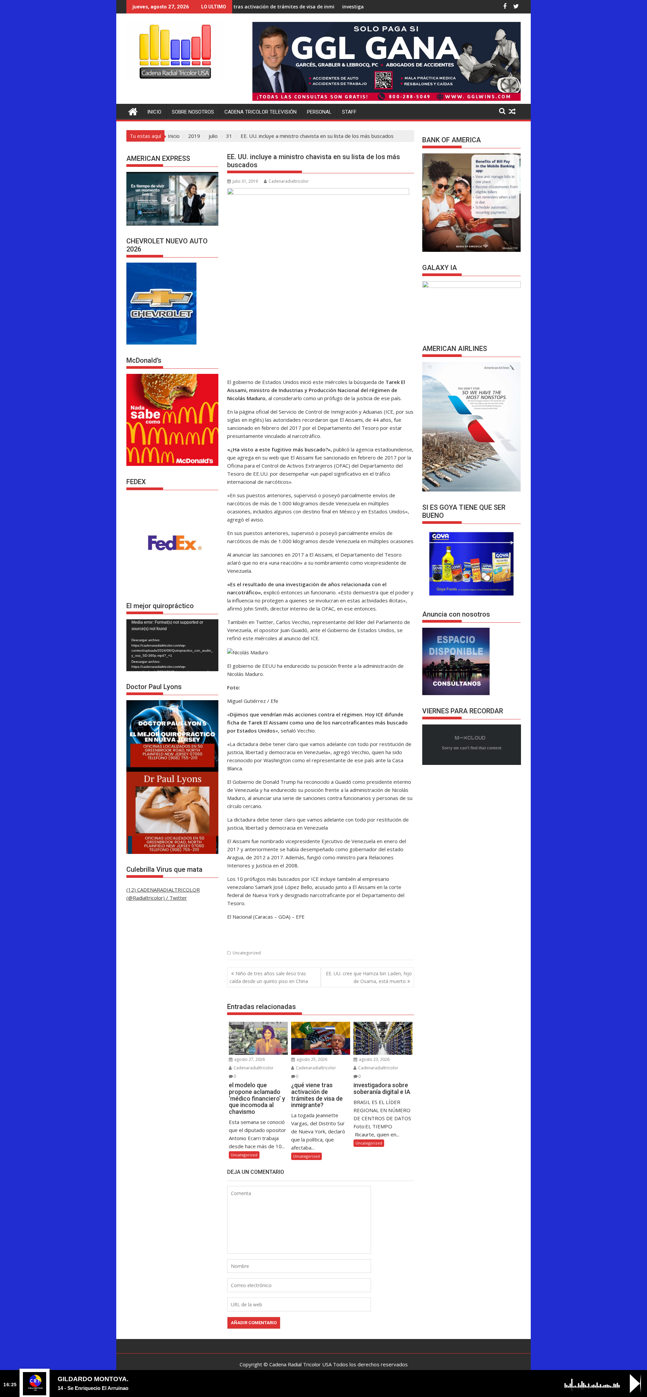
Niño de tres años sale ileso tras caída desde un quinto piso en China (268, 977)
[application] (172, 645)
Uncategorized (247, 953)
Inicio (154, 112)
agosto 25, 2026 (311, 1059)
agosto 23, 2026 (374, 1059)
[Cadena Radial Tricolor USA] (133, 110)
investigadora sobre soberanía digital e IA (320, 6)
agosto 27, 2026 (249, 1059)
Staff (349, 112)
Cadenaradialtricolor (289, 181)
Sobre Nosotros (193, 112)
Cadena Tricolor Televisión (260, 112)
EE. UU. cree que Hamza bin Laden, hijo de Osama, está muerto (369, 977)
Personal (319, 112)
